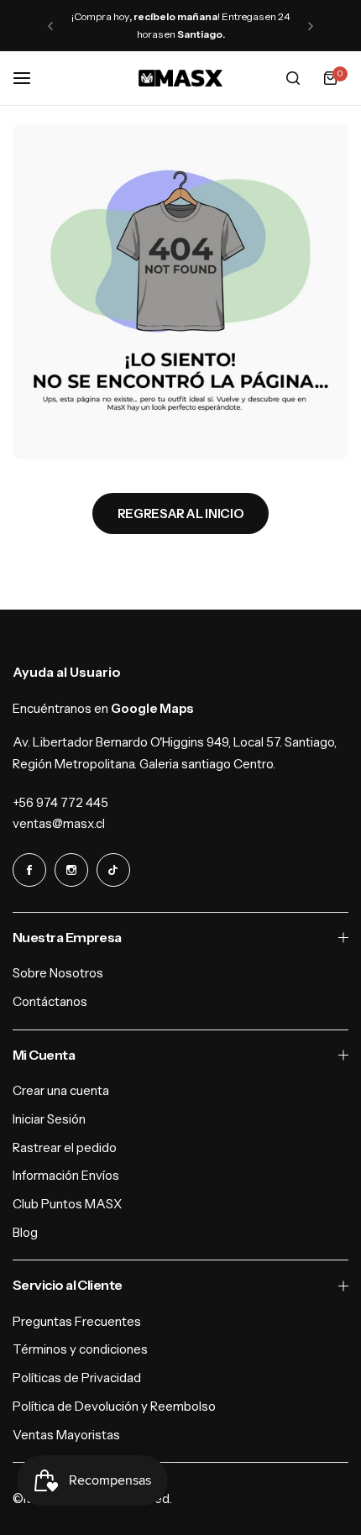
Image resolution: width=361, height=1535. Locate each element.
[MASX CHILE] (180, 78)
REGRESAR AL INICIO (181, 513)
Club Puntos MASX (67, 1204)
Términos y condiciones (80, 1349)
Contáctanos (50, 1001)
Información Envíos (66, 1175)
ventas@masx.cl (59, 823)
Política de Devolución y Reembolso (114, 1406)
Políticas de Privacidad (77, 1378)
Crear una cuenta (61, 1090)
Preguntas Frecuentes (77, 1321)
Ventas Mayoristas (66, 1435)
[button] (50, 26)
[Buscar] (293, 78)
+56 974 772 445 (60, 802)
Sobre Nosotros (58, 973)
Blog (25, 1232)
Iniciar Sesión (49, 1119)
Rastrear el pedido (65, 1147)
